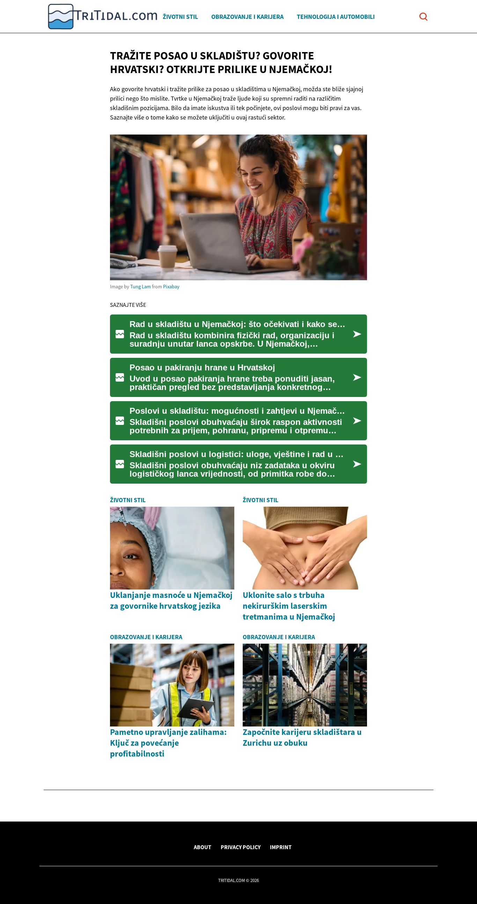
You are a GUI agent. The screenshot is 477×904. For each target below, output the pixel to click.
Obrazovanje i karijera (247, 17)
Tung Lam (140, 286)
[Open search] (423, 16)
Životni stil (180, 17)
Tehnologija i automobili (336, 17)
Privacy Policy (240, 847)
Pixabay (171, 286)
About (202, 847)
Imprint (281, 847)
